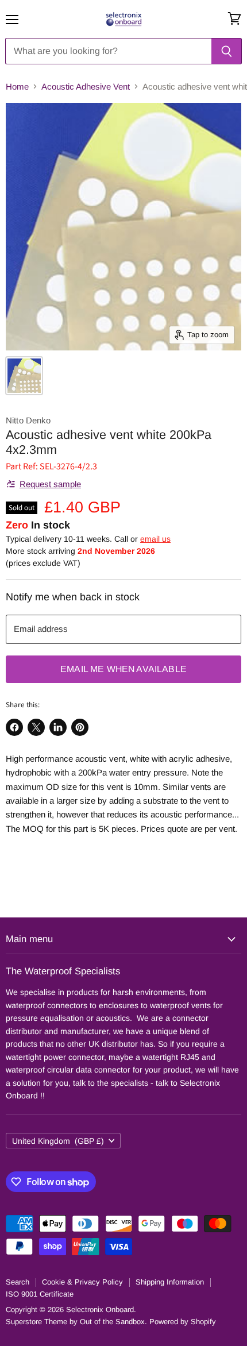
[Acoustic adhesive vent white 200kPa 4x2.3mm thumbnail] (24, 375)
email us (155, 538)
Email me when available (123, 669)
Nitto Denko (28, 420)
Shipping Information (170, 1282)
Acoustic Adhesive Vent (85, 86)
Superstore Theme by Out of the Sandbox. (76, 1321)
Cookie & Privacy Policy (82, 1282)
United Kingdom (58, 1141)
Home (17, 86)
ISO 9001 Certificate (40, 1294)
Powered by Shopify (182, 1321)
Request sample (50, 484)
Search (17, 1282)
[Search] (226, 51)
